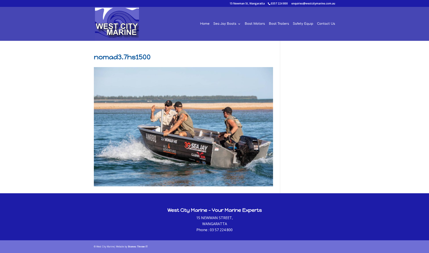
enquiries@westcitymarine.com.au (313, 3)
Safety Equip (303, 23)
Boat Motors (255, 23)
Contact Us (326, 23)
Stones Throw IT (138, 246)
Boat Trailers (279, 23)
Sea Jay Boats (224, 23)
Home (205, 23)
